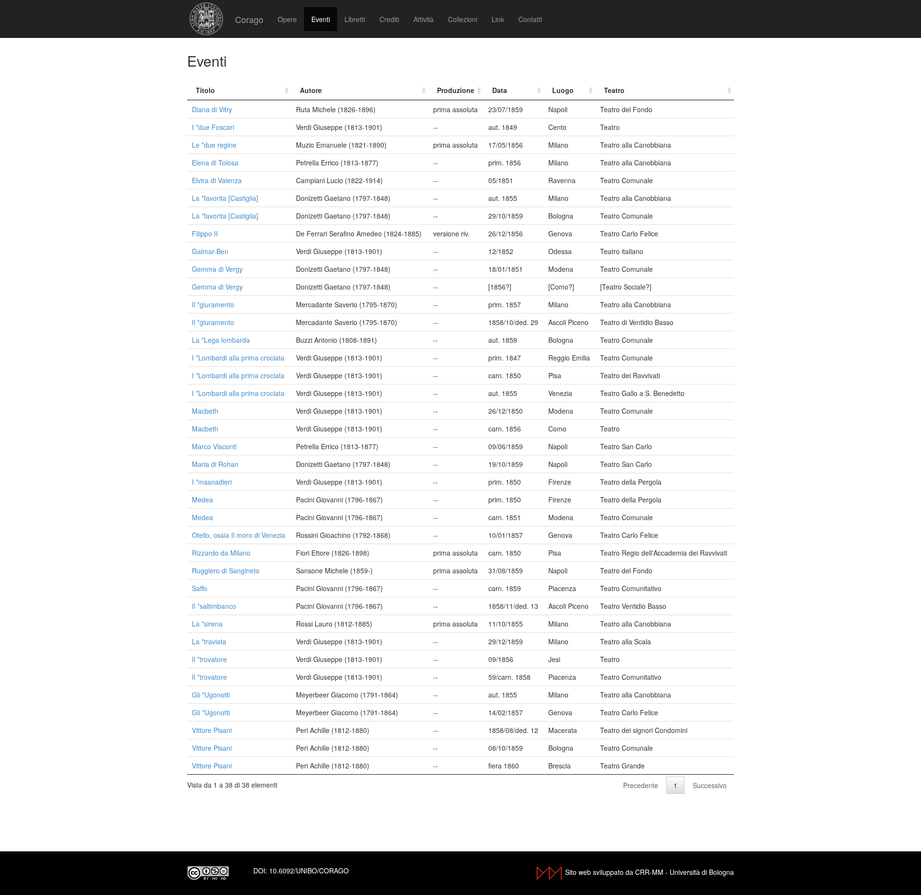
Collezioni (462, 19)
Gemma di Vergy (217, 269)
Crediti (389, 19)
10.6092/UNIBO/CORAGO (309, 870)
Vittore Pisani (212, 730)
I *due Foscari (213, 127)
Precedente (640, 785)
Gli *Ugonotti (211, 694)
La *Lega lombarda (221, 340)
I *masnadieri (212, 482)
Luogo (563, 90)
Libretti (354, 19)
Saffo (199, 588)
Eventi (320, 19)
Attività (423, 19)
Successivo (710, 785)
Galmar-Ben (210, 251)
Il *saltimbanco (214, 606)
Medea (202, 499)
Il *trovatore (209, 659)
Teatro (614, 90)
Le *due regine (214, 145)
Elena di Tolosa (215, 162)
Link (498, 19)
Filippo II (205, 233)
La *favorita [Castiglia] (225, 198)
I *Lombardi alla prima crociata (238, 357)
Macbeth (205, 411)
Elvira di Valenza (217, 180)
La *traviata (209, 641)
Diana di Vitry (212, 109)
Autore (311, 90)
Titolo (205, 90)
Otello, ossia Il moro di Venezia (238, 535)
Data (499, 90)
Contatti (530, 19)
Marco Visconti (214, 446)
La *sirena (207, 623)
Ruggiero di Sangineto (226, 570)
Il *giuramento (213, 304)
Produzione (455, 90)
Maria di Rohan (215, 464)
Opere (287, 19)
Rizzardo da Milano (221, 553)
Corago (249, 19)
